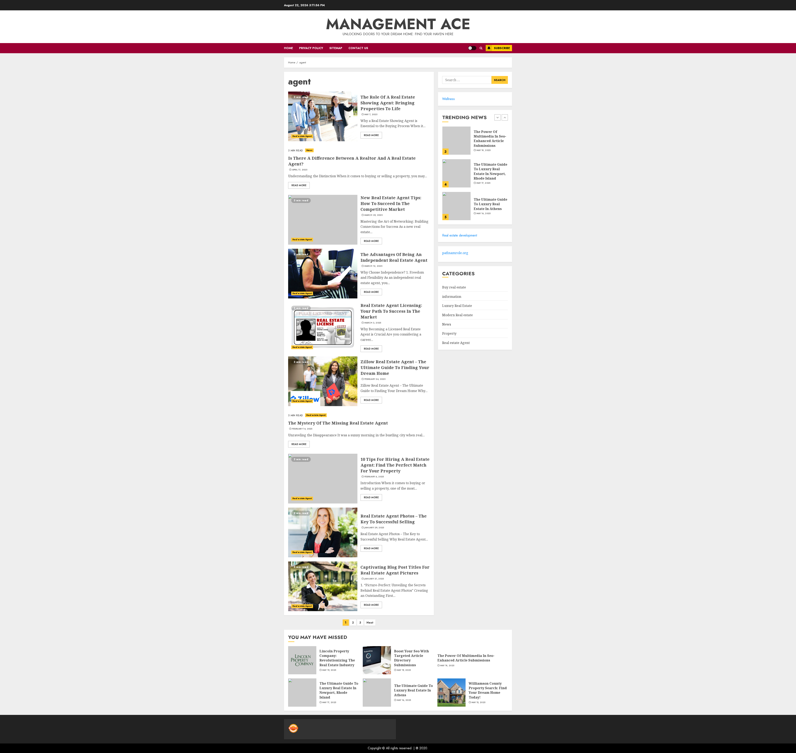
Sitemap (335, 48)
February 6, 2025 (374, 476)
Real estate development (459, 235)
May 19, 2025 (329, 670)
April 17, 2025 (299, 169)
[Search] (481, 48)
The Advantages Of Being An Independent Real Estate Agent (393, 257)
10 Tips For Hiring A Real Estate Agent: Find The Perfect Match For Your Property (395, 465)
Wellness (448, 99)
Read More (371, 135)
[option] (475, 142)
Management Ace (398, 24)
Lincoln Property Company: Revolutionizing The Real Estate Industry (337, 658)
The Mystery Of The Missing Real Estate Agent (338, 423)
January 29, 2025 (374, 527)
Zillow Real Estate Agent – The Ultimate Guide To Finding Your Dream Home (394, 367)
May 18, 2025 (484, 150)
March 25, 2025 (373, 215)
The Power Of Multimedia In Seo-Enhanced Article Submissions (490, 138)
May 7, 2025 (370, 114)
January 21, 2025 (374, 578)
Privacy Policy (311, 48)
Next (369, 622)
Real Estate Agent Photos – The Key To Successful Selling (393, 519)
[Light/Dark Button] (472, 48)
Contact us (358, 48)
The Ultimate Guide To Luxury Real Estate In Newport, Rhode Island (490, 171)
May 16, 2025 (484, 213)
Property (449, 333)
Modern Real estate (457, 315)
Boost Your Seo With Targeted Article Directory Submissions (411, 658)
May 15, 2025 (478, 702)
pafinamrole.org (455, 253)
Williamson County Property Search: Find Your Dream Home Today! (488, 690)
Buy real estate (454, 287)
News (309, 150)
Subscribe (502, 48)
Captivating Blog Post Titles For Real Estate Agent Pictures (395, 570)
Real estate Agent (302, 136)
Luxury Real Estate (457, 306)
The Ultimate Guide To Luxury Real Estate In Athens (490, 204)
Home (288, 48)
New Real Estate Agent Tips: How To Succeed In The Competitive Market (390, 203)
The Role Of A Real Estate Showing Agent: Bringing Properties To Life (387, 102)
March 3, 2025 (372, 322)
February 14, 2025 (302, 428)
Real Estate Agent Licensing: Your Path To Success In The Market (391, 311)
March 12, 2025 (373, 266)
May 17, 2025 (483, 183)
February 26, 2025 (374, 379)
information (451, 296)
